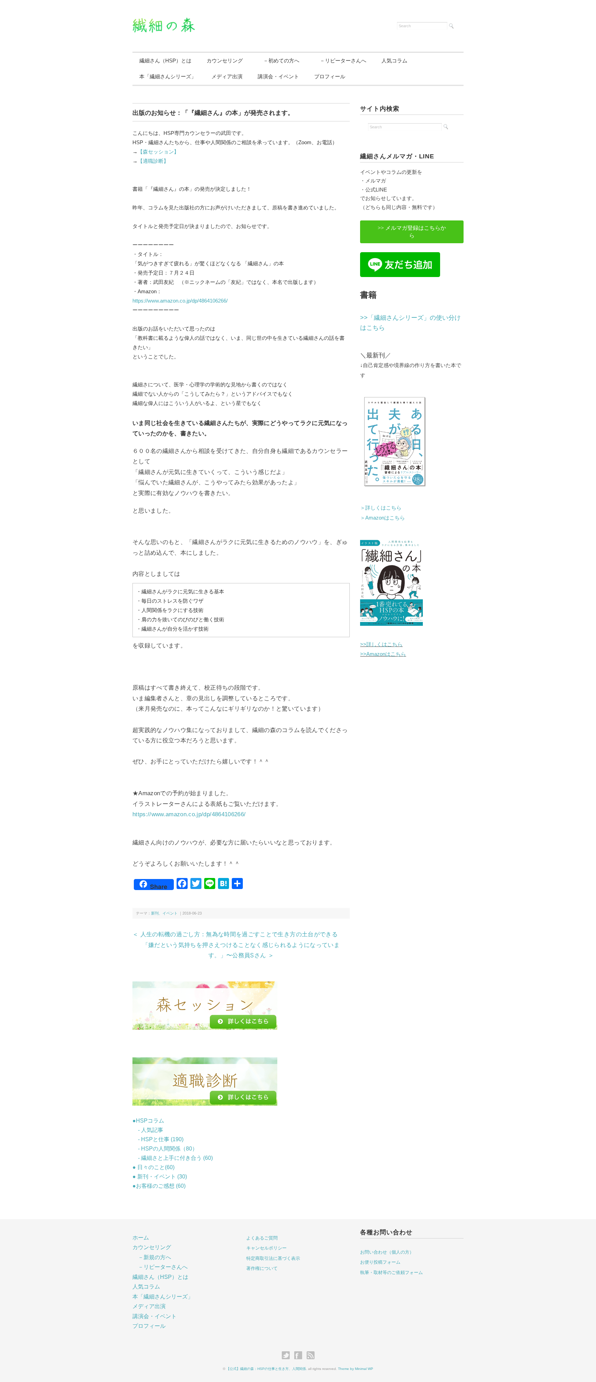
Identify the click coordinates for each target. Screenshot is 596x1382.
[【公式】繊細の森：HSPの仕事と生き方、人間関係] (163, 22)
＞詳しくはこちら (380, 508)
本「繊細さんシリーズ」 (167, 76)
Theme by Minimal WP (355, 1369)
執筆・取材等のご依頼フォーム (391, 1272)
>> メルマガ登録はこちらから (412, 231)
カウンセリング (225, 60)
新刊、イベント (164, 913)
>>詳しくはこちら (381, 644)
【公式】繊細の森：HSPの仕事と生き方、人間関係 (266, 1369)
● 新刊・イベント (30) (159, 1176)
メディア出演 (226, 76)
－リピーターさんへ (340, 60)
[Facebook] (300, 1355)
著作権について (262, 1268)
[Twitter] (287, 1355)
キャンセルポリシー (266, 1248)
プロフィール (329, 76)
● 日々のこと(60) (153, 1167)
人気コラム (394, 60)
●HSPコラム (148, 1121)
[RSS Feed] (311, 1355)
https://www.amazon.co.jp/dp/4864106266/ (180, 301)
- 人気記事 (147, 1130)
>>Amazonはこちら (383, 654)
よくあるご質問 (262, 1238)
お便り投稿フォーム (380, 1262)
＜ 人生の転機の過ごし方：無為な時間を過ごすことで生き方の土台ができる (235, 934)
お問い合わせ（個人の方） (387, 1252)
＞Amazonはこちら (382, 518)
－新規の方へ (154, 1257)
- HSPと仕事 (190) (157, 1139)
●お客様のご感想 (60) (159, 1186)
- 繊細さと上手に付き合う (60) (172, 1158)
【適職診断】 (153, 161)
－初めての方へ (278, 60)
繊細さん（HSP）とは (165, 60)
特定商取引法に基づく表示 (273, 1258)
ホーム (140, 1238)
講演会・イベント (278, 76)
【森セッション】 (158, 152)
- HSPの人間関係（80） (165, 1149)
